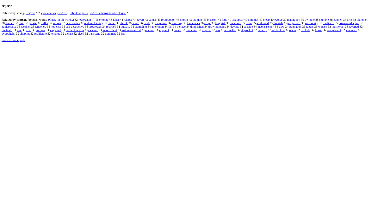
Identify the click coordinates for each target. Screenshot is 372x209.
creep (266, 19)
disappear (237, 19)
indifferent (338, 26)
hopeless (56, 26)
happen (337, 19)
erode (147, 23)
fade (224, 19)
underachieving (93, 23)
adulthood (263, 23)
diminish (253, 19)
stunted (9, 23)
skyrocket (247, 30)
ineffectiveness (75, 30)
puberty (262, 30)
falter (116, 19)
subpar (57, 23)
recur (249, 23)
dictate (69, 33)
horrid (318, 30)
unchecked (278, 30)
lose (19, 30)
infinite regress (79, 13)
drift (349, 19)
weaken (25, 26)
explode (305, 30)
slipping (25, 33)
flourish (278, 23)
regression (84, 19)
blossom (212, 19)
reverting (176, 23)
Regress (30, 13)
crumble (197, 19)
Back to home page (13, 40)
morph (184, 19)
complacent (334, 30)
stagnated (55, 30)
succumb (235, 23)
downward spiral (349, 23)
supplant (164, 30)
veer (28, 30)
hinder (111, 23)
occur (292, 30)
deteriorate (102, 19)
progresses (95, 26)
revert (140, 19)
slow (281, 26)
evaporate (161, 23)
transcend (94, 33)
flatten (177, 30)
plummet (362, 19)
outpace (125, 26)
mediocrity (311, 23)
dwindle (310, 19)
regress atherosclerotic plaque (108, 13)
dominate (110, 33)
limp (21, 23)
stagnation (295, 26)
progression (168, 19)
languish (220, 23)
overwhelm (8, 33)
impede (206, 30)
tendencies (193, 23)
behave (181, 26)
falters (309, 26)
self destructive (75, 26)
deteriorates (73, 23)
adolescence (9, 26)
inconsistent (109, 30)
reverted (354, 26)
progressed (294, 23)
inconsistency (265, 26)
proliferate (40, 33)
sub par (40, 30)
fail (170, 26)
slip (217, 30)
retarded (111, 26)
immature (191, 30)
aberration (158, 26)
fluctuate (7, 30)
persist (33, 23)
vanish (153, 19)
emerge (55, 33)
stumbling (141, 26)
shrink (124, 23)
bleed (81, 33)
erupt (207, 23)
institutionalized (131, 30)
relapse (128, 19)
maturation (293, 19)
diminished (197, 26)
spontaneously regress (54, 13)
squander (351, 30)
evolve (278, 19)
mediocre (328, 23)
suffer (44, 23)
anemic (149, 30)
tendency (40, 26)
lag (123, 33)
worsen (322, 26)
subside (248, 26)
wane (135, 23)
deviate (234, 26)
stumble (324, 19)
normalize (230, 30)
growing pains (217, 26)
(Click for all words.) (61, 19)
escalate (93, 30)
